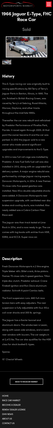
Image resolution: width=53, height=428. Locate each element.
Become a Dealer (11, 404)
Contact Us (8, 423)
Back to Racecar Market (26, 381)
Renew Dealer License (13, 409)
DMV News (7, 414)
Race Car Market (11, 400)
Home (5, 395)
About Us (7, 418)
